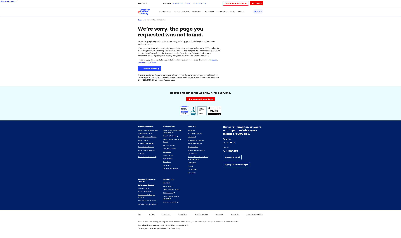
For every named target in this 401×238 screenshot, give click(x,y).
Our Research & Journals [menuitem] (225, 11)
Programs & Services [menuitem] (181, 11)
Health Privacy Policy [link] (201, 214)
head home (152, 62)
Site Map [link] (151, 214)
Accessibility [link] (219, 214)
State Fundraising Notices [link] (255, 214)
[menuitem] (144, 11)
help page (213, 60)
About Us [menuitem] (241, 11)
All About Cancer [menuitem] (165, 11)
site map (141, 62)
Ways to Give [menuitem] (196, 11)
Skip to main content (8, 1)
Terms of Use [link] (235, 214)
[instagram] (227, 142)
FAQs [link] (139, 214)
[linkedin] (234, 142)
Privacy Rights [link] (182, 214)
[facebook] (231, 142)
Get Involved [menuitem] (209, 11)
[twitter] (224, 142)
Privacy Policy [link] (166, 214)
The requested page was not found (155, 20)
